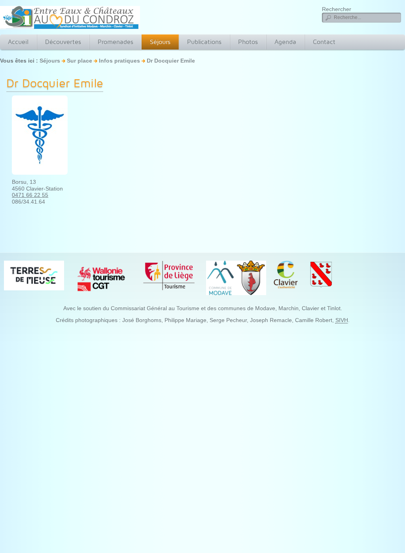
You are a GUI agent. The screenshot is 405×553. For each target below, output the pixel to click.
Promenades (115, 42)
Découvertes (63, 42)
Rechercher (336, 9)
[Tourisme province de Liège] (169, 275)
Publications (204, 42)
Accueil (18, 42)
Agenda (285, 42)
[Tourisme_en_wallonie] (101, 278)
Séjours (160, 42)
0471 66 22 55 (30, 195)
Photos (248, 42)
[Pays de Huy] (34, 275)
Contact (324, 42)
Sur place (79, 60)
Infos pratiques (120, 60)
